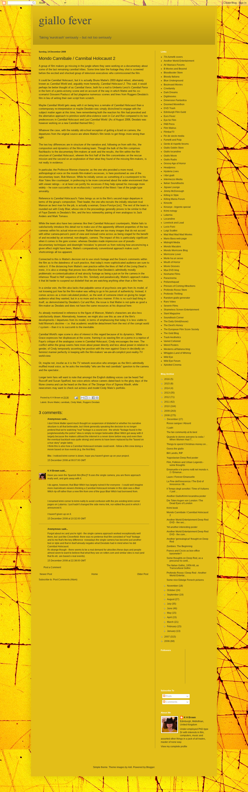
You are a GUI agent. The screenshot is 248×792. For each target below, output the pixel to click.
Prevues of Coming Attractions (179, 286)
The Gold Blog (171, 333)
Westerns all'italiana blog (177, 349)
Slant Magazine (172, 313)
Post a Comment (52, 567)
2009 (167, 411)
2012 (167, 397)
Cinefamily (169, 88)
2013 (167, 392)
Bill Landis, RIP (175, 453)
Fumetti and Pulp (173, 139)
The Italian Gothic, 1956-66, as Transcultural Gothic (183, 567)
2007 (167, 636)
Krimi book (172, 508)
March (170, 622)
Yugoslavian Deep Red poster (182, 457)
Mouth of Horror (172, 262)
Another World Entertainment (179, 60)
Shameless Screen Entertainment (181, 309)
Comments (171, 702)
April (169, 617)
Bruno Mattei (53, 402)
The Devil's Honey (173, 325)
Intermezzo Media (173, 179)
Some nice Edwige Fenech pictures (185, 580)
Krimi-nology (170, 211)
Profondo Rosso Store (175, 290)
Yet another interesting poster (182, 527)
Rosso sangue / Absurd (179, 423)
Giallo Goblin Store (174, 147)
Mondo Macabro (172, 246)
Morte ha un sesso (173, 258)
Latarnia (168, 215)
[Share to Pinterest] (97, 398)
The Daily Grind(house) (176, 321)
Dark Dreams (171, 92)
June (170, 608)
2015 (167, 383)
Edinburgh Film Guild (175, 112)
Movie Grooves (172, 266)
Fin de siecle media (174, 136)
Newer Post (46, 574)
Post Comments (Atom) (65, 579)
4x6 (130, 767)
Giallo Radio (170, 159)
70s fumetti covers (173, 57)
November (173, 585)
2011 (167, 401)
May (169, 613)
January (171, 631)
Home (94, 574)
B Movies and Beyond (175, 68)
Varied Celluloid (172, 341)
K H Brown (53, 470)
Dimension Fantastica (175, 100)
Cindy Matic (76, 402)
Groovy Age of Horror (175, 163)
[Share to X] (90, 398)
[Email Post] (75, 397)
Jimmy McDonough (174, 191)
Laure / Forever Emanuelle (181, 477)
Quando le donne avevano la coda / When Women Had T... (185, 438)
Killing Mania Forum (174, 199)
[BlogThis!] (86, 398)
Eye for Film (170, 120)
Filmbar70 (169, 132)
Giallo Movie (170, 155)
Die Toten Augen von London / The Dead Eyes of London (185, 502)
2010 (167, 406)
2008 (167, 415)
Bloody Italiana (171, 76)
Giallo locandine (172, 151)
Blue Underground (173, 80)
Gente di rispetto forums (176, 144)
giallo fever (65, 19)
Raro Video (170, 301)
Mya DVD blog (171, 270)
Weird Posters (171, 345)
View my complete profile (174, 746)
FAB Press (169, 124)
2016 (167, 379)
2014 (167, 388)
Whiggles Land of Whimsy (177, 353)
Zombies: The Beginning (179, 546)
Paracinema (170, 278)
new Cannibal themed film (78, 123)
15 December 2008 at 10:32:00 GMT (66, 518)
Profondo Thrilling (173, 293)
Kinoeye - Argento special (177, 207)
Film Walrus (170, 128)
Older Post (142, 574)
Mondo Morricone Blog (176, 250)
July (169, 603)
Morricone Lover (172, 254)
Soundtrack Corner (174, 317)
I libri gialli (169, 175)
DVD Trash (169, 108)
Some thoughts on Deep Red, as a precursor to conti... (185, 559)
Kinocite (168, 203)
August (171, 599)
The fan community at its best (182, 432)
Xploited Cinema (172, 364)
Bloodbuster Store (173, 72)
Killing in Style (171, 195)
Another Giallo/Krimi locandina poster (186, 496)
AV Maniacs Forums (174, 65)
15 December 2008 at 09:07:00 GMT (66, 460)
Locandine (169, 218)
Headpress (169, 167)
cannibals (65, 402)
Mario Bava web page (175, 238)
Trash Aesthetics (172, 337)
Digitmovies (170, 96)
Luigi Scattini (170, 230)
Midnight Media (172, 242)
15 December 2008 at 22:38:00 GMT (66, 560)
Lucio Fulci (169, 226)
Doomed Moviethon (174, 104)
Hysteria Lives (171, 171)
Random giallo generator (177, 297)
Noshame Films (172, 274)
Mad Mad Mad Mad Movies (178, 234)
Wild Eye (168, 357)
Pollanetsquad (171, 282)
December (173, 419)
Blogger (150, 767)
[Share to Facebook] (93, 398)
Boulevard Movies (173, 84)
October (171, 590)
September (173, 594)
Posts (168, 696)
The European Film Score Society (181, 329)
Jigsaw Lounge (172, 187)
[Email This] (82, 398)
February (172, 626)
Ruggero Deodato (91, 402)
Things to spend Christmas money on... (187, 444)
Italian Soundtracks (174, 183)
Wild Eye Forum (172, 361)
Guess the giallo (175, 448)
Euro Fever (169, 116)
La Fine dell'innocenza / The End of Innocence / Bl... (185, 482)
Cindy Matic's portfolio (112, 388)
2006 (167, 641)
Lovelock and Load (174, 222)
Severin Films (171, 305)
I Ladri (170, 427)
